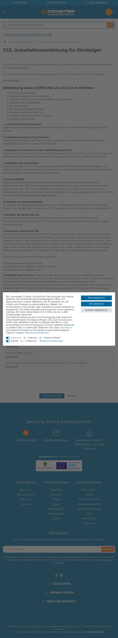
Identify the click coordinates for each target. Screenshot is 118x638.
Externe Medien (52, 337)
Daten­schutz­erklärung (37, 332)
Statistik (32, 337)
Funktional (31, 341)
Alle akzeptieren (96, 297)
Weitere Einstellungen (51, 341)
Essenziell (16, 337)
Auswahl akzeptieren (96, 310)
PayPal (14, 341)
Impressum (66, 327)
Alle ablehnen (96, 303)
